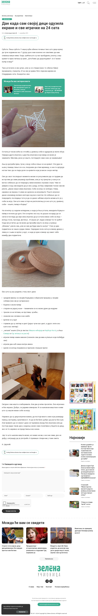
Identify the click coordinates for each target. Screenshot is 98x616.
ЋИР (79, 3)
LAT (83, 3)
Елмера (6, 333)
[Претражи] (88, 3)
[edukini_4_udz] (82, 419)
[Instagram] (51, 581)
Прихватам (22, 612)
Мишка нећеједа (36, 330)
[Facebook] (47, 581)
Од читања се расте (20, 333)
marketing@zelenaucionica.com (49, 604)
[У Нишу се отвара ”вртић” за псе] (74, 504)
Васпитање (7, 19)
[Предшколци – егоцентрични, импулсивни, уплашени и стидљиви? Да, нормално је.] (37, 535)
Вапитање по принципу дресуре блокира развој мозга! (84, 531)
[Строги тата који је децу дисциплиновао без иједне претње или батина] (12, 535)
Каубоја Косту (51, 330)
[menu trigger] (93, 3)
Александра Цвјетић (11, 33)
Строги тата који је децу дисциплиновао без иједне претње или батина (12, 548)
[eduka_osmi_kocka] (82, 392)
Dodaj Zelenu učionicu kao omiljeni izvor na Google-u (21, 38)
